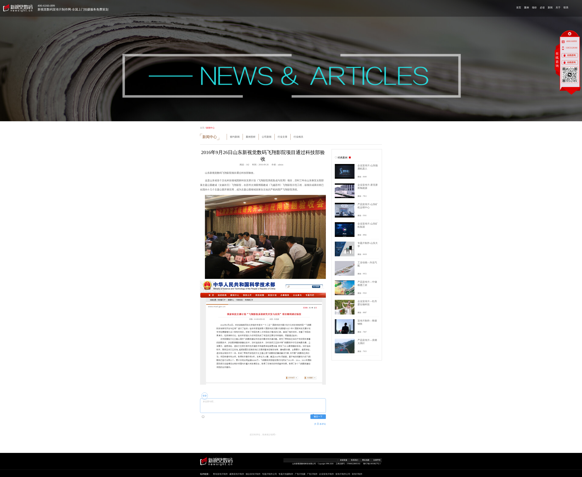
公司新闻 (266, 137)
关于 (558, 7)
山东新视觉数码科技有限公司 (304, 464)
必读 (542, 7)
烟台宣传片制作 (253, 474)
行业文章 (282, 137)
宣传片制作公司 (342, 474)
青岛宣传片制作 (220, 474)
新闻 (550, 7)
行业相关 (298, 137)
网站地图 (365, 460)
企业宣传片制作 (326, 474)
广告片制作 (312, 474)
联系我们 (354, 460)
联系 (566, 7)
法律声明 (376, 460)
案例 (526, 7)
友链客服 (343, 460)
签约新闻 (235, 137)
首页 (518, 7)
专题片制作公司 (269, 474)
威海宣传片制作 (236, 474)
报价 (534, 7)
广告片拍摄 (300, 474)
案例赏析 (251, 137)
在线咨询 (571, 55)
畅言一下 (318, 416)
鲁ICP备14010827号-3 (371, 464)
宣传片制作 (357, 474)
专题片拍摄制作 (285, 474)
